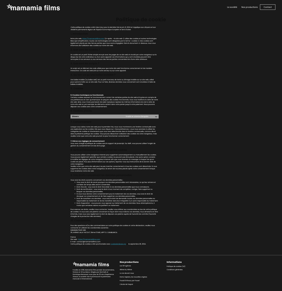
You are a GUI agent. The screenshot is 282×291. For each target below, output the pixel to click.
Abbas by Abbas (126, 270)
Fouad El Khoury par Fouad (129, 281)
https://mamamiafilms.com (93, 38)
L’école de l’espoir (126, 284)
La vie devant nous (127, 273)
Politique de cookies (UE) (176, 266)
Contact (268, 7)
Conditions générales (175, 270)
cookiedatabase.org (118, 244)
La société (232, 7)
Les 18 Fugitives (125, 266)
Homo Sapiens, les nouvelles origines (133, 277)
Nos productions (249, 7)
